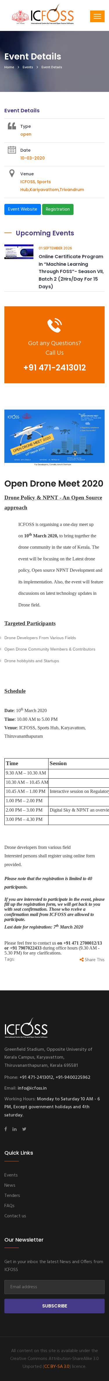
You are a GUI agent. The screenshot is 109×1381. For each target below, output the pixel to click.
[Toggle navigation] (97, 16)
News (9, 1185)
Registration (58, 209)
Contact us (15, 1216)
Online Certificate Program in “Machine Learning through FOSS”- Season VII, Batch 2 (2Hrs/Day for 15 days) (71, 271)
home (9, 67)
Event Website (22, 209)
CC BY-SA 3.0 (56, 1366)
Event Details (52, 67)
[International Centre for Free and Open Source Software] (52, 17)
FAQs (9, 1206)
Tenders (12, 1196)
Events (28, 67)
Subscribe (54, 1306)
